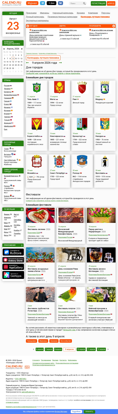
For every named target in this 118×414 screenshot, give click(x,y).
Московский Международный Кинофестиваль (66, 231)
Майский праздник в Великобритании (98, 309)
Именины (44, 13)
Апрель (7, 226)
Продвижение (46, 360)
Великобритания (10, 95)
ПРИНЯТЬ (89, 411)
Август (16, 214)
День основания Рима (68, 269)
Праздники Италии (65, 272)
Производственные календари (62, 17)
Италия (7, 114)
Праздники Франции (66, 312)
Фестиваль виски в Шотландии (97, 270)
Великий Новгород (11, 176)
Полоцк (7, 186)
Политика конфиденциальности (43, 365)
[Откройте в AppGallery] (13, 267)
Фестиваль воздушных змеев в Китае (38, 270)
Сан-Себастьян (10, 160)
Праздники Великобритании (99, 275)
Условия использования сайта (43, 363)
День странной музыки (69, 35)
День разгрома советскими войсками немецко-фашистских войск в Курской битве (41, 38)
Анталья (7, 154)
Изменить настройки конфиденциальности (21, 407)
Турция (7, 120)
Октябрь (17, 225)
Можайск (31, 173)
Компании (93, 13)
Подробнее (76, 411)
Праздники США (34, 233)
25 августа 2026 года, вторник (102, 30)
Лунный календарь (35, 17)
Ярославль (100, 173)
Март (6, 223)
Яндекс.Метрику (61, 411)
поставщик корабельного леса (35, 143)
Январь (7, 214)
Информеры (72, 360)
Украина (7, 89)
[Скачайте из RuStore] (13, 252)
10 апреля (81, 349)
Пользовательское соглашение (67, 363)
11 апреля (91, 349)
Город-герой (55, 179)
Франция (7, 123)
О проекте (36, 360)
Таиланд (7, 117)
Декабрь (17, 233)
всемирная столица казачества (58, 143)
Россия (6, 85)
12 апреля (101, 349)
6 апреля (39, 349)
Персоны (105, 13)
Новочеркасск (56, 136)
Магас (53, 99)
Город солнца (55, 105)
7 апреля (48, 349)
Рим (74, 99)
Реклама (55, 360)
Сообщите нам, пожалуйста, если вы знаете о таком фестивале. (47, 201)
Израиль (7, 107)
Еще (5, 129)
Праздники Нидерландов (98, 235)
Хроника (81, 13)
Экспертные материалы (37, 20)
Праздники (31, 13)
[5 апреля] (33, 349)
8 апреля (58, 349)
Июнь (6, 232)
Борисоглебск (33, 136)
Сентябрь (17, 220)
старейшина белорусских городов (81, 180)
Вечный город (78, 103)
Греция (6, 101)
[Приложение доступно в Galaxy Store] (13, 260)
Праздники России (65, 237)
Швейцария (8, 126)
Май (5, 229)
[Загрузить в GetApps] (13, 275)
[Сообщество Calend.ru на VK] (60, 3)
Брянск (6, 196)
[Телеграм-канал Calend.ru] (42, 3)
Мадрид (99, 99)
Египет (6, 104)
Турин (6, 149)
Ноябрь (16, 230)
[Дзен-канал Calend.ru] (51, 3)
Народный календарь (63, 13)
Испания (7, 110)
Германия (7, 98)
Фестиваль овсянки (36, 229)
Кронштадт (78, 136)
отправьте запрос (12, 402)
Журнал (32, 3)
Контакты (63, 360)
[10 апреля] (60, 62)
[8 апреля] (27, 62)
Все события (66, 341)
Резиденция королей (104, 103)
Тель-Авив (31, 99)
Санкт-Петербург (57, 173)
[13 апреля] (108, 349)
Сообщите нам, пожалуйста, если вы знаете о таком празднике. (53, 73)
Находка (99, 136)
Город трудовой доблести (102, 180)
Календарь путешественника (95, 17)
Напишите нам (69, 330)
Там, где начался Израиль (34, 106)
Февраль (7, 217)
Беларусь (7, 92)
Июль (6, 235)
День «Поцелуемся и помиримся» (98, 34)
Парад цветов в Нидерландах (96, 230)
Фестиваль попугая (66, 308)
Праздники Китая (34, 275)
